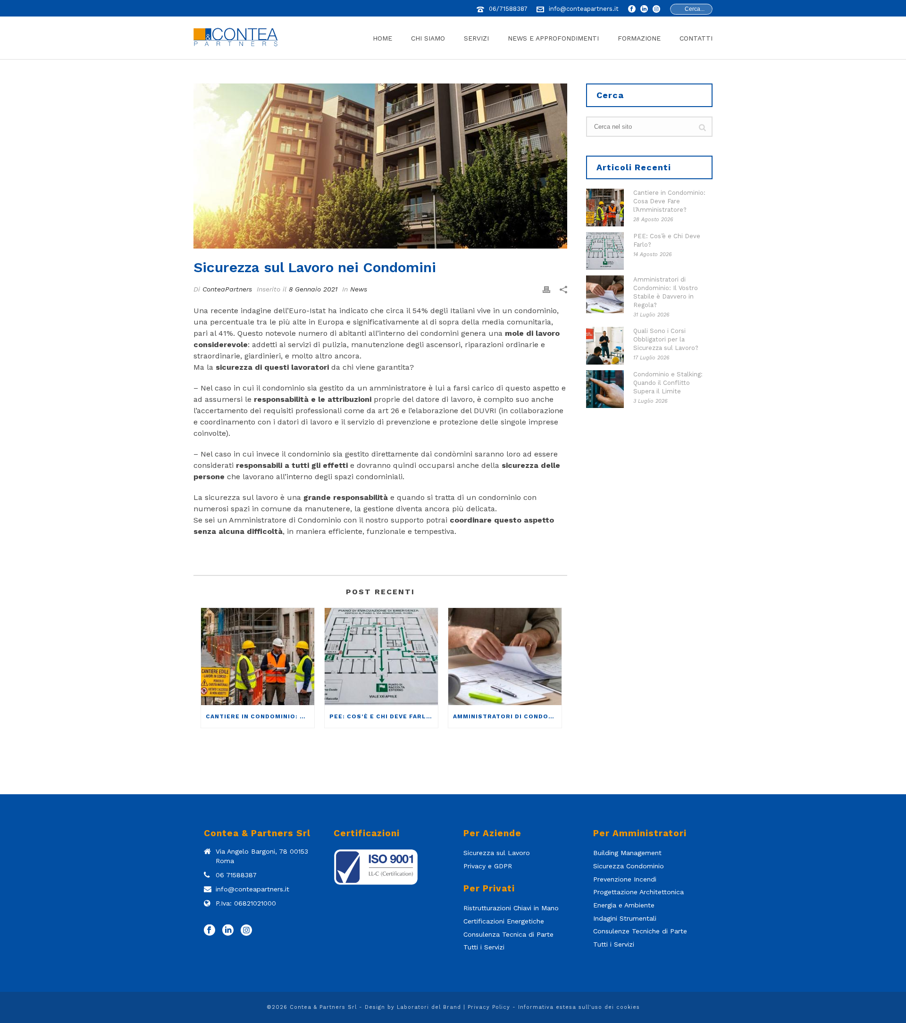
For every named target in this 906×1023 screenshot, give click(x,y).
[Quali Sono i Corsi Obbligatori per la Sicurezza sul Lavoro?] (605, 346)
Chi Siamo (428, 38)
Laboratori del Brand (429, 1007)
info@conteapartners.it (584, 8)
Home (382, 38)
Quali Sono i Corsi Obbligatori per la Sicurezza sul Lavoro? (665, 339)
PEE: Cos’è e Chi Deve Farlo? (382, 716)
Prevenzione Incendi (624, 879)
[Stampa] (546, 289)
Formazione (639, 38)
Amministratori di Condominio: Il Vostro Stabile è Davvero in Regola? (507, 716)
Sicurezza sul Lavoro (496, 853)
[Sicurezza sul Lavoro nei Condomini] (380, 166)
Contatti (696, 38)
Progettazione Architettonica (638, 892)
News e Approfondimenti (553, 38)
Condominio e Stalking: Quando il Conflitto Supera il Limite (668, 383)
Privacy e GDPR (487, 866)
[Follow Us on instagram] (246, 930)
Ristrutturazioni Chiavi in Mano (511, 908)
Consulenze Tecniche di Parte (640, 931)
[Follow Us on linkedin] (228, 930)
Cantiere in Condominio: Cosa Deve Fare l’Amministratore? (260, 716)
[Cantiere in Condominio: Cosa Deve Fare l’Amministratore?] (257, 656)
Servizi (476, 38)
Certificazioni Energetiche (503, 921)
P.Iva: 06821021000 (246, 903)
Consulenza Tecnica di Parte (508, 934)
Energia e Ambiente (623, 905)
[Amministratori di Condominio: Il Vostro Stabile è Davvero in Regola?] (505, 656)
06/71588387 (508, 8)
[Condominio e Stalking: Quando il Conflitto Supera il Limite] (605, 389)
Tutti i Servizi (483, 947)
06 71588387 (236, 875)
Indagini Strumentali (624, 918)
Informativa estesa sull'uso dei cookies (579, 1007)
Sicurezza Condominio (628, 866)
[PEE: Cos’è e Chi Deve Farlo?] (381, 656)
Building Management (627, 853)
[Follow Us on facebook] (209, 930)
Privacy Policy (489, 1007)
